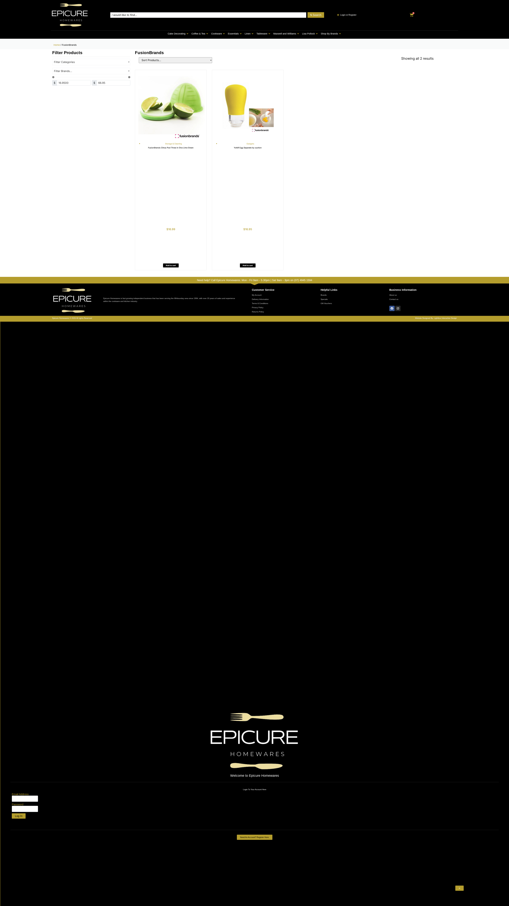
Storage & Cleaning (173, 144)
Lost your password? (25, 822)
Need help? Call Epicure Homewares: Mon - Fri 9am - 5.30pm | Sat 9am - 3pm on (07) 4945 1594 (254, 280)
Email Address (20, 794)
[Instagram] (398, 308)
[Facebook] (392, 308)
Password (17, 804)
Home (57, 45)
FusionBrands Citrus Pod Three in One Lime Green (171, 148)
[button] (178, 33)
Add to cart (171, 265)
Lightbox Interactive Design (445, 318)
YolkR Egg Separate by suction (248, 148)
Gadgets (250, 144)
